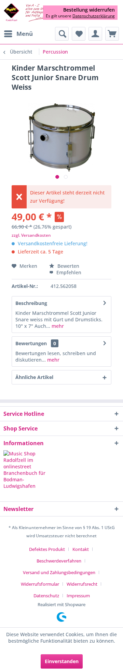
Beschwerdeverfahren (59, 561)
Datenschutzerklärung (93, 16)
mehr (57, 326)
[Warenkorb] (112, 34)
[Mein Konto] (95, 34)
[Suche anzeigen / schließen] (62, 34)
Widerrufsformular (40, 584)
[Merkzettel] (78, 34)
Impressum (78, 596)
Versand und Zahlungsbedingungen (59, 572)
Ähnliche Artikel (34, 377)
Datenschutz (46, 596)
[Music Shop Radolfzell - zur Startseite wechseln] (32, 12)
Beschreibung (31, 303)
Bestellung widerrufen (89, 10)
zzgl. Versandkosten (31, 235)
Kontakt (80, 549)
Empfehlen (68, 272)
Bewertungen (31, 343)
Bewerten (67, 266)
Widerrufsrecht (82, 584)
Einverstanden (62, 661)
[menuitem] (18, 34)
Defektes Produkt (47, 549)
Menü (24, 34)
